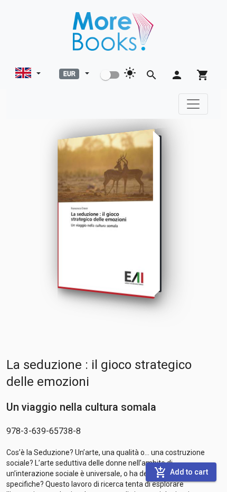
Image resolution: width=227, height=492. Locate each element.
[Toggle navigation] (193, 104)
